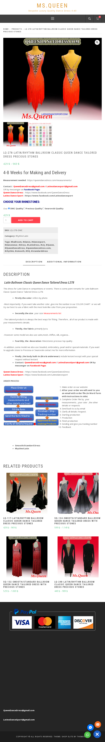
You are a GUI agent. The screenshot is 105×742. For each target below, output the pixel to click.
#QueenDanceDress (15, 248)
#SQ (28, 251)
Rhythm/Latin (22, 236)
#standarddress (39, 251)
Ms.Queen (52, 5)
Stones (67, 208)
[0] (97, 19)
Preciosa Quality (33, 208)
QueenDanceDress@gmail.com (18, 710)
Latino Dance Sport (13, 195)
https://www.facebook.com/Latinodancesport (49, 195)
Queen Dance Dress (13, 192)
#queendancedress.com (38, 248)
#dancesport (38, 241)
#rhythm (9, 251)
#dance (26, 241)
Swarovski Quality (53, 208)
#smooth (19, 251)
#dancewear (11, 244)
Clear (5, 208)
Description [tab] (34, 261)
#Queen (50, 244)
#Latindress (33, 244)
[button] (97, 42)
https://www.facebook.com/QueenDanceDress (47, 192)
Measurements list (52, 313)
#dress (22, 244)
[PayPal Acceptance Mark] (52, 619)
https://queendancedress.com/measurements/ (49, 180)
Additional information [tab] (64, 261)
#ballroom (16, 241)
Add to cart (25, 220)
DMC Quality (16, 208)
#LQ (42, 244)
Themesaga (83, 736)
